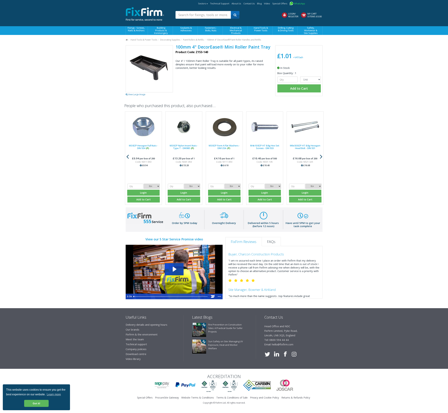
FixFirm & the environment (142, 334)
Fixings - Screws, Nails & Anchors (136, 29)
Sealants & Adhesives (186, 29)
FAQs (271, 241)
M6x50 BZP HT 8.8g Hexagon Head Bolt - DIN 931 (305, 147)
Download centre (136, 354)
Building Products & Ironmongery (161, 30)
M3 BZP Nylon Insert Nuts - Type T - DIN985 (184, 147)
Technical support (136, 344)
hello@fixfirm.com (282, 344)
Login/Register (293, 15)
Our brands (132, 329)
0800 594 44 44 (279, 340)
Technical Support (219, 3)
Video (267, 3)
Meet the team (135, 339)
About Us (236, 3)
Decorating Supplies (170, 39)
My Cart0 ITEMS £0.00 (314, 15)
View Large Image (136, 94)
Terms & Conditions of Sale (232, 397)
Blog (259, 3)
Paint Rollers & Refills (193, 39)
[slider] (171, 296)
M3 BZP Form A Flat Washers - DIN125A (224, 147)
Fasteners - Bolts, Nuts (211, 29)
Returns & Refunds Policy (295, 397)
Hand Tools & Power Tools (261, 29)
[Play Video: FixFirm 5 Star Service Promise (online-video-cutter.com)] (174, 269)
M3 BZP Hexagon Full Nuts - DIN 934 (143, 147)
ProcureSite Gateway (315, 2)
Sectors (202, 3)
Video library (133, 359)
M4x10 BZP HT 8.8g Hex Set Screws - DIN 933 (264, 147)
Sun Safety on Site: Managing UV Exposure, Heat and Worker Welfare (225, 345)
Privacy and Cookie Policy (264, 397)
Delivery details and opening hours (146, 324)
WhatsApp (299, 3)
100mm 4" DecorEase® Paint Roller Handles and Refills (234, 39)
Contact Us (249, 3)
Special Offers (279, 3)
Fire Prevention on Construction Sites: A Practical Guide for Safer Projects (225, 328)
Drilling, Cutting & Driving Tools (286, 29)
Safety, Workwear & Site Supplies (311, 30)
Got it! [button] (36, 403)
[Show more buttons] (219, 296)
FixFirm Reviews (243, 241)
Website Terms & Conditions (197, 397)
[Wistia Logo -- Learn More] (212, 296)
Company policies (136, 349)
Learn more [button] (54, 394)
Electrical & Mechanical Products (236, 30)
